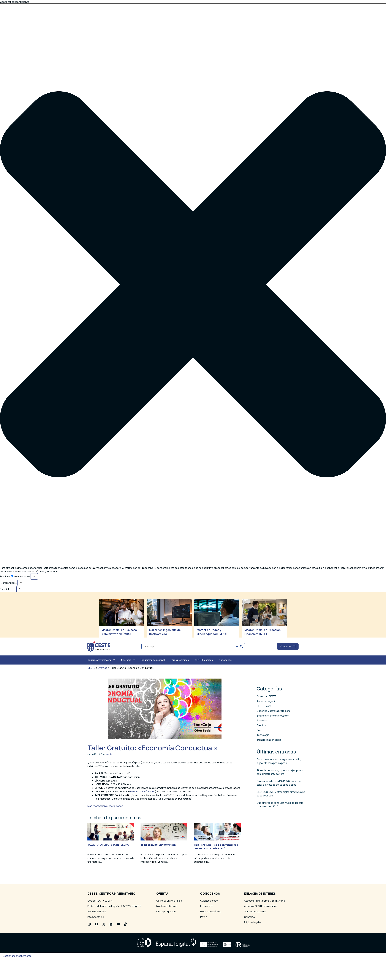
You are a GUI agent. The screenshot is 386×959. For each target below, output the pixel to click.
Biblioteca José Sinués (142, 791)
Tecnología (263, 735)
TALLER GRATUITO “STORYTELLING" (108, 844)
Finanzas (261, 730)
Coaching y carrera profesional (274, 710)
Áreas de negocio (266, 701)
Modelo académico (210, 911)
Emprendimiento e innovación (273, 715)
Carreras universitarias (169, 900)
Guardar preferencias (69, 620)
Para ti (203, 917)
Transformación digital (269, 739)
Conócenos (225, 659)
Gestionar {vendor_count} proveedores (29, 607)
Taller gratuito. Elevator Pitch (158, 844)
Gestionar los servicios (20, 604)
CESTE (91, 667)
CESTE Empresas (204, 659)
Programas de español (153, 659)
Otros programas (180, 659)
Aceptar (7, 620)
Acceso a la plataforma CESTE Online (264, 900)
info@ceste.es (95, 917)
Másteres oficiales (166, 906)
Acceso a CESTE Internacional (260, 906)
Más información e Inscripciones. (105, 806)
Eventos (102, 667)
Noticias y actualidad (255, 911)
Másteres (126, 659)
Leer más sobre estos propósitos (26, 611)
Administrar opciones (19, 600)
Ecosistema (206, 906)
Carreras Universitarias (99, 659)
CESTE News (264, 706)
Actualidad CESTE (266, 696)
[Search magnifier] (241, 646)
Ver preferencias (42, 620)
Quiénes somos (209, 900)
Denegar (22, 620)
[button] (193, 285)
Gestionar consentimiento (17, 955)
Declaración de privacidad (21, 628)
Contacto (249, 917)
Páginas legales (253, 922)
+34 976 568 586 (96, 911)
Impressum (13, 632)
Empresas (262, 720)
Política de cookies (17, 625)
